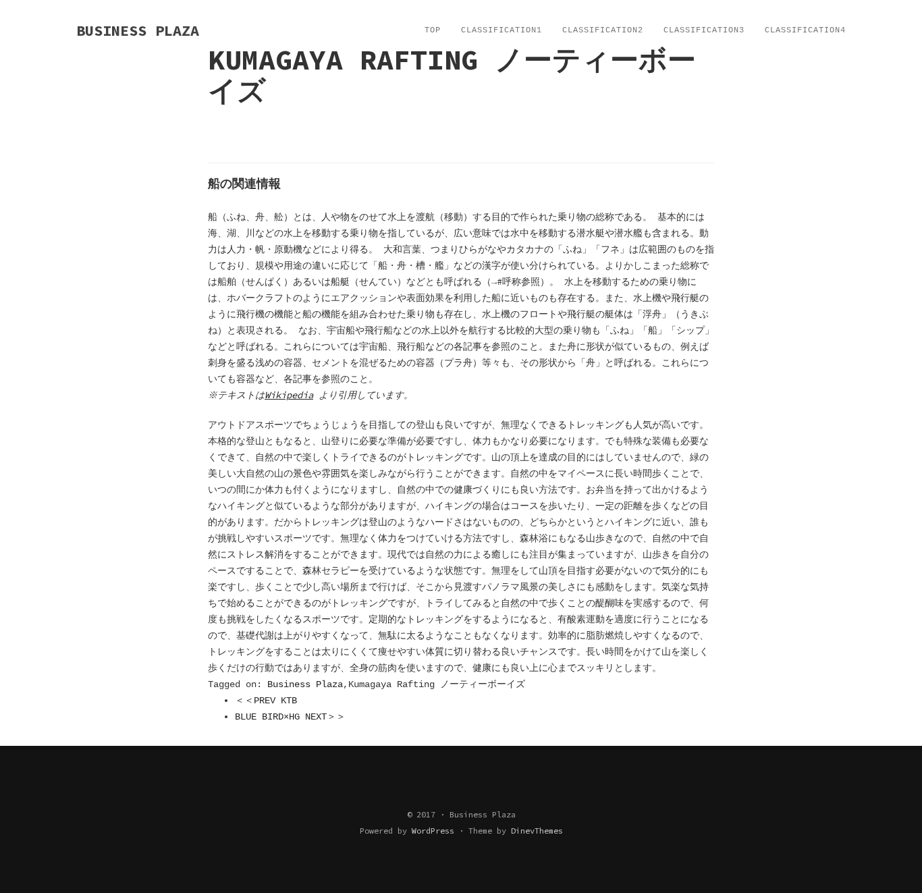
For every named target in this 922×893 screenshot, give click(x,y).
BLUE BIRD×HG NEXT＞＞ (290, 716)
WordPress (433, 831)
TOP (433, 30)
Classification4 (805, 30)
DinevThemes (537, 831)
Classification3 (703, 30)
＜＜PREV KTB (266, 700)
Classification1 (501, 30)
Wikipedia (289, 395)
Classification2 (602, 30)
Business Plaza (305, 684)
